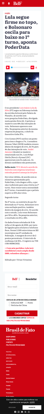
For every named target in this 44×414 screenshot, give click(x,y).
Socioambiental (11, 364)
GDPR (32, 402)
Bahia (7, 371)
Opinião (8, 367)
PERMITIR (32, 407)
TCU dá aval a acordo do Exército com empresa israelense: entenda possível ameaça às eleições (21, 170)
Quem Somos (10, 337)
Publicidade (11, 339)
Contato (9, 342)
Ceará (7, 374)
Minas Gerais (9, 382)
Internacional (11, 355)
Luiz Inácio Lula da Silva (21, 109)
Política (8, 351)
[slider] (20, 67)
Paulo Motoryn (32, 61)
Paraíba (8, 385)
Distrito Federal (10, 378)
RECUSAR (12, 407)
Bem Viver (9, 361)
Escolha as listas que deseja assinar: (22, 300)
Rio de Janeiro (10, 396)
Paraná (8, 389)
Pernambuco (9, 392)
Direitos (9, 358)
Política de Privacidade (15, 345)
